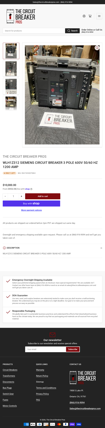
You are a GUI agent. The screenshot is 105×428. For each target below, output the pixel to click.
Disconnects (8, 382)
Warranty (40, 370)
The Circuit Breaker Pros (24, 156)
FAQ (38, 400)
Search (74, 31)
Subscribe (72, 349)
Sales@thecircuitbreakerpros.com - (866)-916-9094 (52, 2)
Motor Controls (10, 406)
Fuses (5, 400)
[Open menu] (99, 16)
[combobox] (41, 31)
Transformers (9, 376)
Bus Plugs (7, 388)
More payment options (31, 210)
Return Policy (42, 376)
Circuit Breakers (10, 370)
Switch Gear (8, 394)
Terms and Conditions (46, 388)
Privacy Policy (42, 394)
